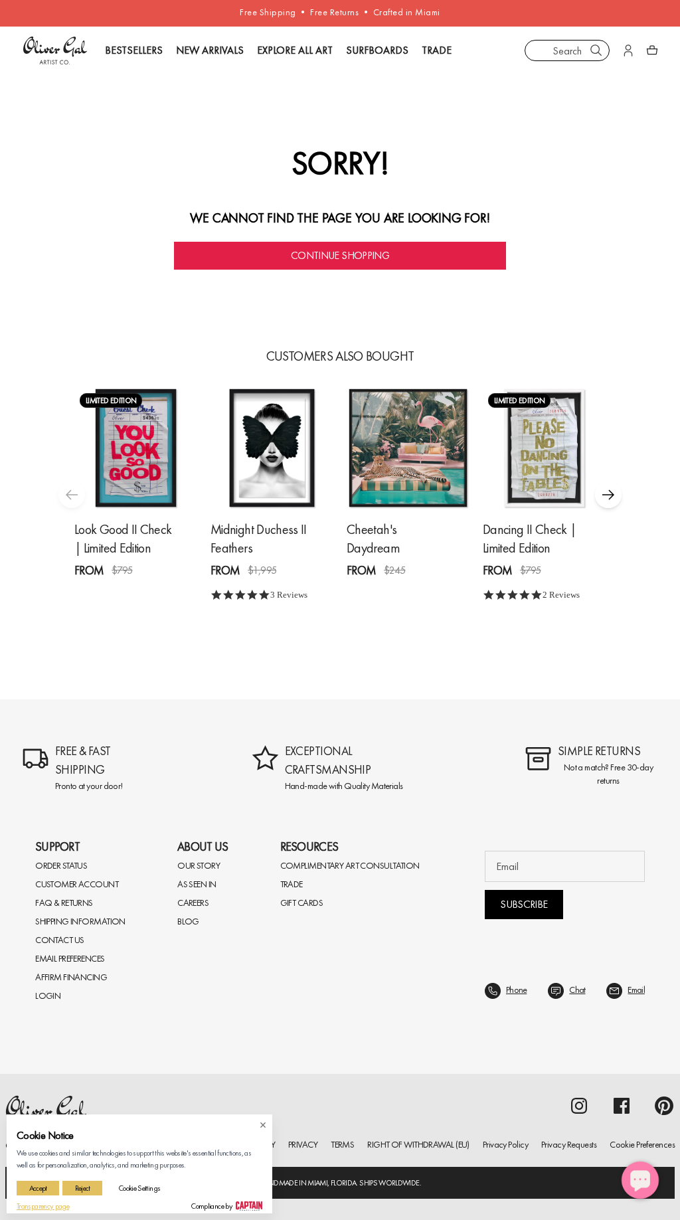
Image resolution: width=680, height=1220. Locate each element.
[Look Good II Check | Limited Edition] (135, 448)
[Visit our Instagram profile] (579, 1105)
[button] (608, 494)
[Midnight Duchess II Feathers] (272, 448)
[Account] (628, 50)
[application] (640, 1180)
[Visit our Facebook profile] (621, 1105)
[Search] (596, 50)
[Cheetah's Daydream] (408, 448)
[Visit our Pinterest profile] (664, 1105)
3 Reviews (288, 595)
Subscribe (523, 904)
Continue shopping (340, 255)
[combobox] (567, 50)
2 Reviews (561, 595)
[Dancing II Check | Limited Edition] (544, 448)
